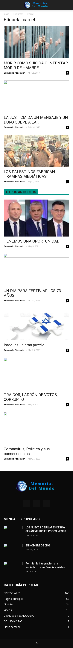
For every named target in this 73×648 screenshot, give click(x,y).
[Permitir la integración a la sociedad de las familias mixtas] (13, 568)
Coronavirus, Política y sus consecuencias (27, 451)
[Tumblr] (36, 503)
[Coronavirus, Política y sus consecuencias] (36, 428)
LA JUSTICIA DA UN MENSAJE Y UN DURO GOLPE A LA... (36, 119)
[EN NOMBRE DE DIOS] (13, 550)
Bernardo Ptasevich (14, 72)
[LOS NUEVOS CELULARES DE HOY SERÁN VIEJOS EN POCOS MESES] (13, 532)
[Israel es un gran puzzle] (36, 324)
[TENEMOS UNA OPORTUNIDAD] (36, 218)
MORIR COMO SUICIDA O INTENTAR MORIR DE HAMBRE (36, 65)
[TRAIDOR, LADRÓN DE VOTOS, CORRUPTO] (36, 374)
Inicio (6, 14)
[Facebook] (26, 503)
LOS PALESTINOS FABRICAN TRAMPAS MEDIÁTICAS (29, 174)
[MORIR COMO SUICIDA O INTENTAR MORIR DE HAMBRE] (36, 42)
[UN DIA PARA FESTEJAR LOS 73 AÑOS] (36, 270)
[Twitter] (46, 503)
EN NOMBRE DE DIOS (38, 545)
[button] (68, 5)
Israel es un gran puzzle (24, 345)
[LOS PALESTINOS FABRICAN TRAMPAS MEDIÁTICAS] (36, 151)
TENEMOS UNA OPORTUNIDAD (32, 241)
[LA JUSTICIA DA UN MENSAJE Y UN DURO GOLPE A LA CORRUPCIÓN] (36, 96)
